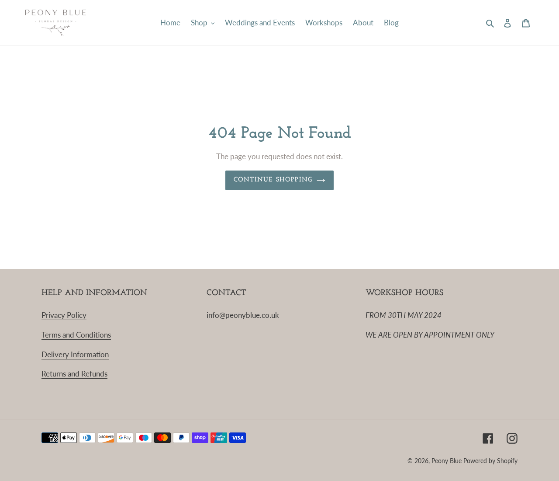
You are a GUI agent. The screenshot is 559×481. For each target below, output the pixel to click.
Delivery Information (75, 354)
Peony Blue (446, 460)
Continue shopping (273, 180)
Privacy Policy (63, 315)
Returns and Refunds (74, 373)
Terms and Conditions (76, 334)
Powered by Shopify (490, 460)
